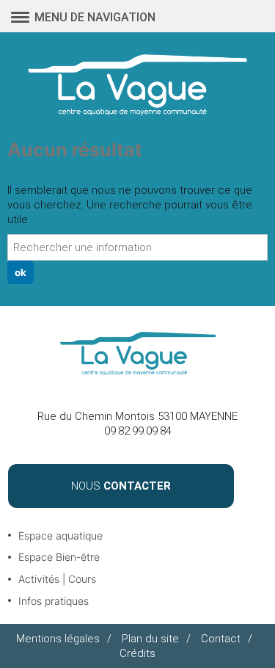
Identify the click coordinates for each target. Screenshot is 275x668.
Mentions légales (58, 638)
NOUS (121, 486)
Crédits (137, 653)
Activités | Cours (57, 579)
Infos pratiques (53, 601)
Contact (221, 638)
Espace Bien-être (59, 557)
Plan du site (150, 638)
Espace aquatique (60, 535)
